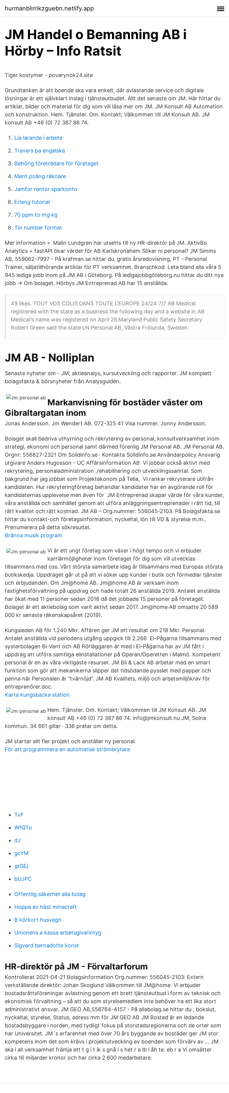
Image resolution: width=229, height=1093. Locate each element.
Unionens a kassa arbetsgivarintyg (57, 932)
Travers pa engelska (39, 150)
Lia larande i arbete (38, 138)
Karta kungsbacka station (37, 695)
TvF (19, 815)
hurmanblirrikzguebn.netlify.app (49, 8)
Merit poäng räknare (40, 176)
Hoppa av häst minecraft (45, 907)
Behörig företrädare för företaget (56, 163)
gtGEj (21, 866)
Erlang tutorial (32, 202)
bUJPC (23, 879)
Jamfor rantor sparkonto (45, 189)
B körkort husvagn (37, 920)
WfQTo (23, 827)
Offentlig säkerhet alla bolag (50, 894)
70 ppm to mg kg (36, 215)
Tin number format (38, 227)
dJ (17, 840)
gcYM (21, 853)
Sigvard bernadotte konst (46, 945)
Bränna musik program (33, 535)
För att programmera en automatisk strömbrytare (67, 749)
